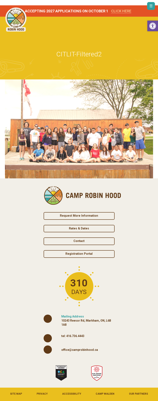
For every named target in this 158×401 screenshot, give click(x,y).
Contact (79, 241)
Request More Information (79, 215)
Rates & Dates (79, 228)
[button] (152, 26)
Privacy (42, 393)
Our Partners (138, 393)
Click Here (121, 11)
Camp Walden (105, 393)
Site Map (16, 393)
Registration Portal (79, 254)
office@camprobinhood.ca (79, 349)
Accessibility (71, 393)
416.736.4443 (75, 336)
